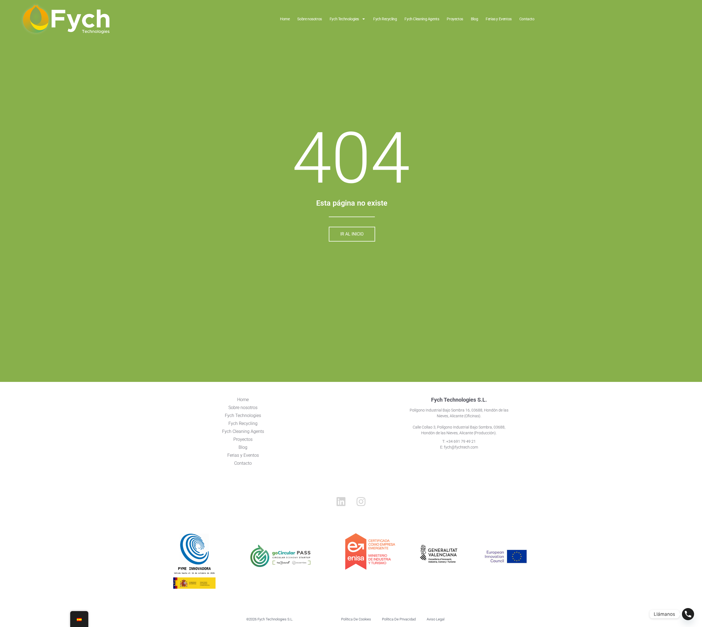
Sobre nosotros (309, 19)
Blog (474, 19)
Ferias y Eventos (499, 19)
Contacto (526, 19)
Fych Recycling (385, 19)
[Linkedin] (341, 502)
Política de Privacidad (399, 619)
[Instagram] (361, 502)
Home (285, 19)
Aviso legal (436, 619)
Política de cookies (356, 619)
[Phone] (688, 614)
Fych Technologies (344, 19)
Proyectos (455, 19)
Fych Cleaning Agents (421, 19)
